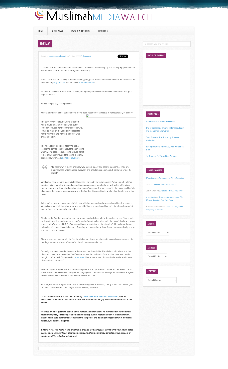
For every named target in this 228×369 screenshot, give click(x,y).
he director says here (70, 157)
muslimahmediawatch (57, 56)
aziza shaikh (151, 197)
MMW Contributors (80, 31)
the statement (79, 257)
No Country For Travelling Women (161, 155)
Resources (103, 31)
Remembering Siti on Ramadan (171, 178)
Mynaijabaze (151, 178)
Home (40, 31)
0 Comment (86, 56)
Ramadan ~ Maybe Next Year (164, 184)
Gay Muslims (59, 82)
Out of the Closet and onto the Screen (100, 296)
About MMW (57, 31)
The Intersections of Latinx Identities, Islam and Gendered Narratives (165, 129)
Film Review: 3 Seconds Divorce (160, 121)
